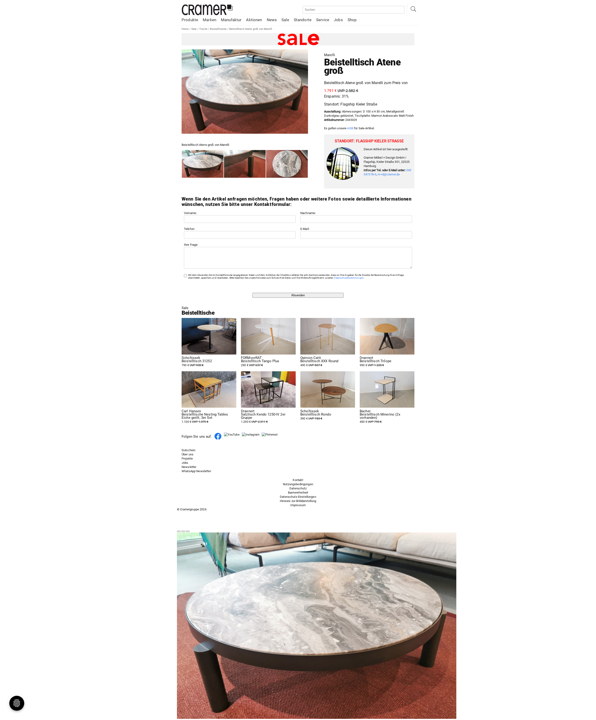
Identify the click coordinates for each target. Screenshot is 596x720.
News (272, 19)
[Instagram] (250, 434)
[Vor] (183, 531)
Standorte (303, 19)
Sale (285, 19)
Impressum (298, 505)
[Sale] (298, 39)
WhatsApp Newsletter (196, 471)
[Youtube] (232, 434)
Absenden (298, 295)
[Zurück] (179, 531)
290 (260, 361)
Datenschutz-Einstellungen (298, 496)
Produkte (190, 19)
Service (322, 19)
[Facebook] (218, 439)
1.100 (205, 416)
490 (319, 361)
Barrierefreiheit (298, 492)
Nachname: (308, 213)
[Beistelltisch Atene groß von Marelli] (203, 164)
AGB (350, 128)
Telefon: (189, 229)
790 (197, 361)
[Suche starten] (413, 9)
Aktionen (254, 19)
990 (375, 361)
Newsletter (189, 467)
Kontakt (298, 480)
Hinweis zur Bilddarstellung (298, 501)
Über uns (187, 454)
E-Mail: (304, 229)
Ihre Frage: (191, 244)
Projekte (187, 458)
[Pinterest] (270, 434)
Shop (352, 19)
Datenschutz (298, 488)
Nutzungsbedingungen (298, 484)
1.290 (263, 416)
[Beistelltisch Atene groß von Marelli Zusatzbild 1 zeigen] (245, 164)
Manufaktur (231, 19)
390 (315, 414)
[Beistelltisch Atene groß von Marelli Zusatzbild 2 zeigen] (287, 164)
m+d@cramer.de (389, 174)
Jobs (338, 19)
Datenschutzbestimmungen (349, 277)
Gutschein (188, 450)
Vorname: (190, 213)
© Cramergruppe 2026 (192, 509)
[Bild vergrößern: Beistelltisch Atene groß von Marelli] (245, 91)
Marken (209, 19)
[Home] (207, 14)
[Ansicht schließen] (188, 531)
